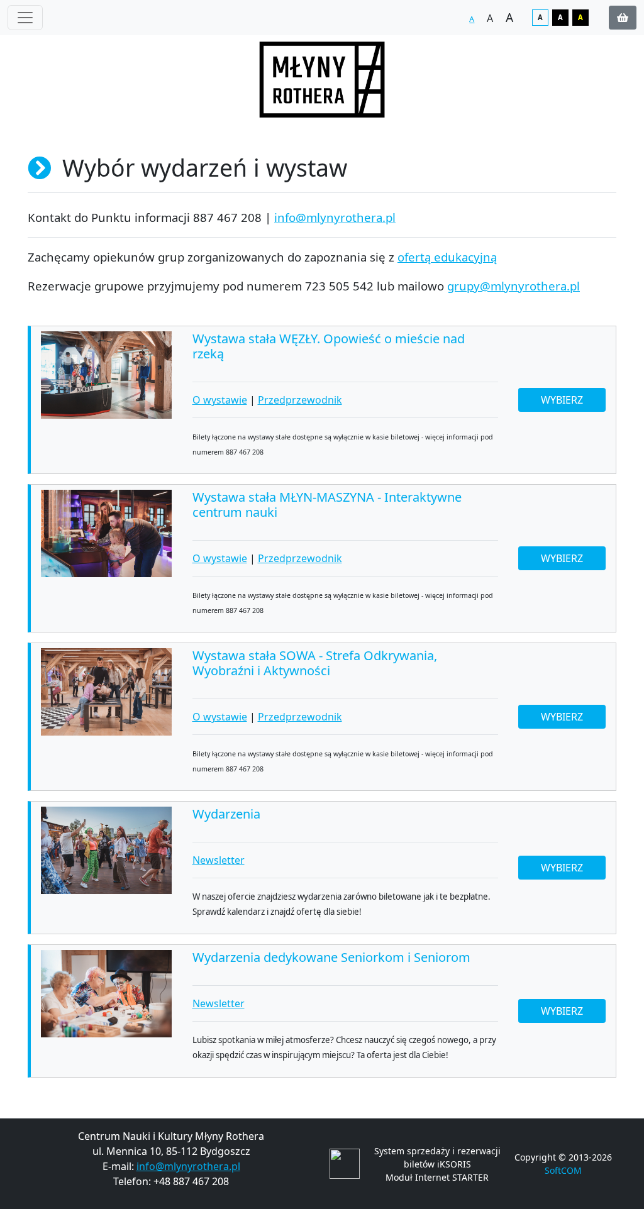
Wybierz (562, 400)
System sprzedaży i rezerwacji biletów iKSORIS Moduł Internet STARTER (437, 1164)
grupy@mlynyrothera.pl (513, 286)
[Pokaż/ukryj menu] (25, 17)
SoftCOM (563, 1170)
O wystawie (219, 400)
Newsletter (218, 860)
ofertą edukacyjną (447, 257)
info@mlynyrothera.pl (335, 217)
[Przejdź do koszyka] (622, 18)
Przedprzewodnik (300, 400)
